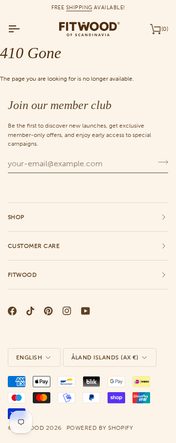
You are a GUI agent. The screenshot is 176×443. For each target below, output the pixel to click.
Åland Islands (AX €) (105, 357)
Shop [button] (16, 217)
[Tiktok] (30, 311)
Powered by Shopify (99, 427)
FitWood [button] (22, 274)
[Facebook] (12, 311)
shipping (79, 7)
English (29, 357)
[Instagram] (67, 311)
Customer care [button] (34, 246)
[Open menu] (22, 29)
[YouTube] (85, 311)
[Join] (160, 162)
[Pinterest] (48, 311)
